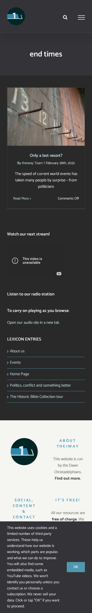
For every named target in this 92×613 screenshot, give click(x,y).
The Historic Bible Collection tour (36, 396)
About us (17, 351)
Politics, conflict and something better (40, 385)
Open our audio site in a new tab (33, 322)
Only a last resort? (46, 112)
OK (76, 567)
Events (15, 362)
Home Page (19, 374)
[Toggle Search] (65, 17)
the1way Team (32, 163)
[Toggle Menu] (81, 17)
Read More (21, 198)
